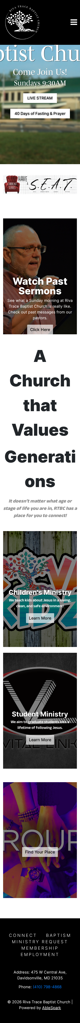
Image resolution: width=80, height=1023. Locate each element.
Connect (23, 935)
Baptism (58, 935)
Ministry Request (40, 941)
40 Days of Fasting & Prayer (40, 113)
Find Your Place (40, 852)
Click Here (40, 329)
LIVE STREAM (40, 98)
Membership (40, 948)
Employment (40, 954)
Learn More (40, 618)
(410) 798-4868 (47, 987)
